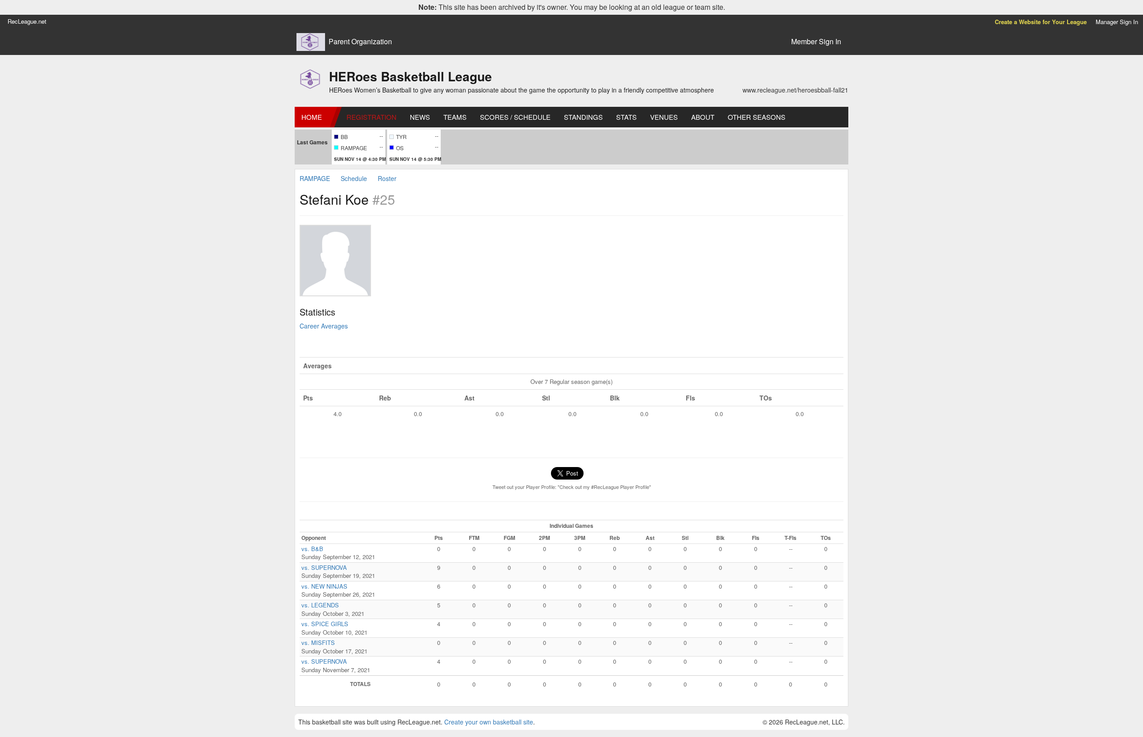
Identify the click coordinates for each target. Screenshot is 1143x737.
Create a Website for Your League (1041, 21)
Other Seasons (756, 117)
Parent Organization (360, 41)
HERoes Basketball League (410, 76)
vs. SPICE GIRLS (324, 623)
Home (311, 117)
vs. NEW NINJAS (324, 586)
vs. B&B (312, 548)
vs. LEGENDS (320, 605)
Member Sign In (816, 41)
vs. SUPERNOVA (324, 567)
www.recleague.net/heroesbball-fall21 (795, 89)
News (420, 117)
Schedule (354, 178)
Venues (664, 117)
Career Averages (324, 325)
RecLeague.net (27, 21)
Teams (455, 117)
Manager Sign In (1117, 21)
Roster (387, 178)
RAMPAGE (315, 178)
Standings (583, 117)
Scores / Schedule (515, 117)
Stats (626, 117)
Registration (371, 117)
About (702, 117)
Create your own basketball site (488, 721)
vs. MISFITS (318, 642)
